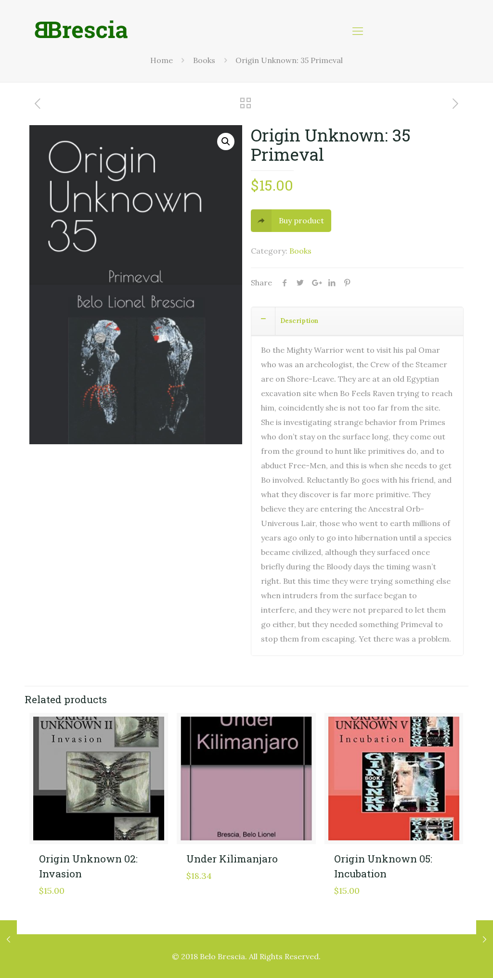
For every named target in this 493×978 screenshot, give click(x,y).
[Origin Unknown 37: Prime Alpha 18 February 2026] (484, 939)
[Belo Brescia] (81, 30)
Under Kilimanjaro (232, 858)
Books (300, 251)
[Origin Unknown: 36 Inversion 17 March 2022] (8, 939)
